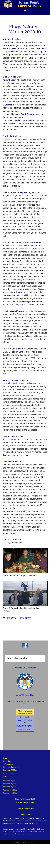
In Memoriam (8, 764)
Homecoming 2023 (10, 781)
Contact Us (7, 776)
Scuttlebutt (10, 770)
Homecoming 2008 (10, 790)
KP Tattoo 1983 (8, 773)
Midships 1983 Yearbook (25, 668)
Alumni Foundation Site (25, 808)
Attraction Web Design (27, 842)
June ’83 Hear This (25, 695)
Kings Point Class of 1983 (25, 4)
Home (5, 758)
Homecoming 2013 (10, 787)
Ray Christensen (39, 829)
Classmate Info (12, 767)
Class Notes (25, 618)
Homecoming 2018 (10, 784)
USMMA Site (25, 814)
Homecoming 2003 (10, 793)
